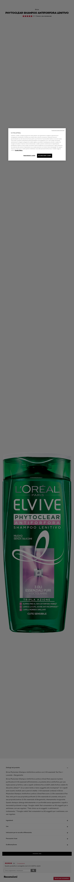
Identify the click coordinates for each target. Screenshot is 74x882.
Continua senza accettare (58, 130)
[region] (37, 144)
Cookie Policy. (19, 150)
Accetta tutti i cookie (44, 155)
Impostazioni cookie (29, 155)
